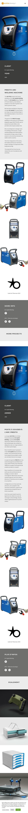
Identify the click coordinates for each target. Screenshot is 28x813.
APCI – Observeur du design (11, 318)
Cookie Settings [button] (5, 809)
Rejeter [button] (12, 809)
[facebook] (6, 313)
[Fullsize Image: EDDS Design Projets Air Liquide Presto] (14, 173)
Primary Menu (25, 3)
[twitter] (9, 321)
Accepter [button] (18, 809)
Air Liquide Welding (9, 310)
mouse (14, 54)
